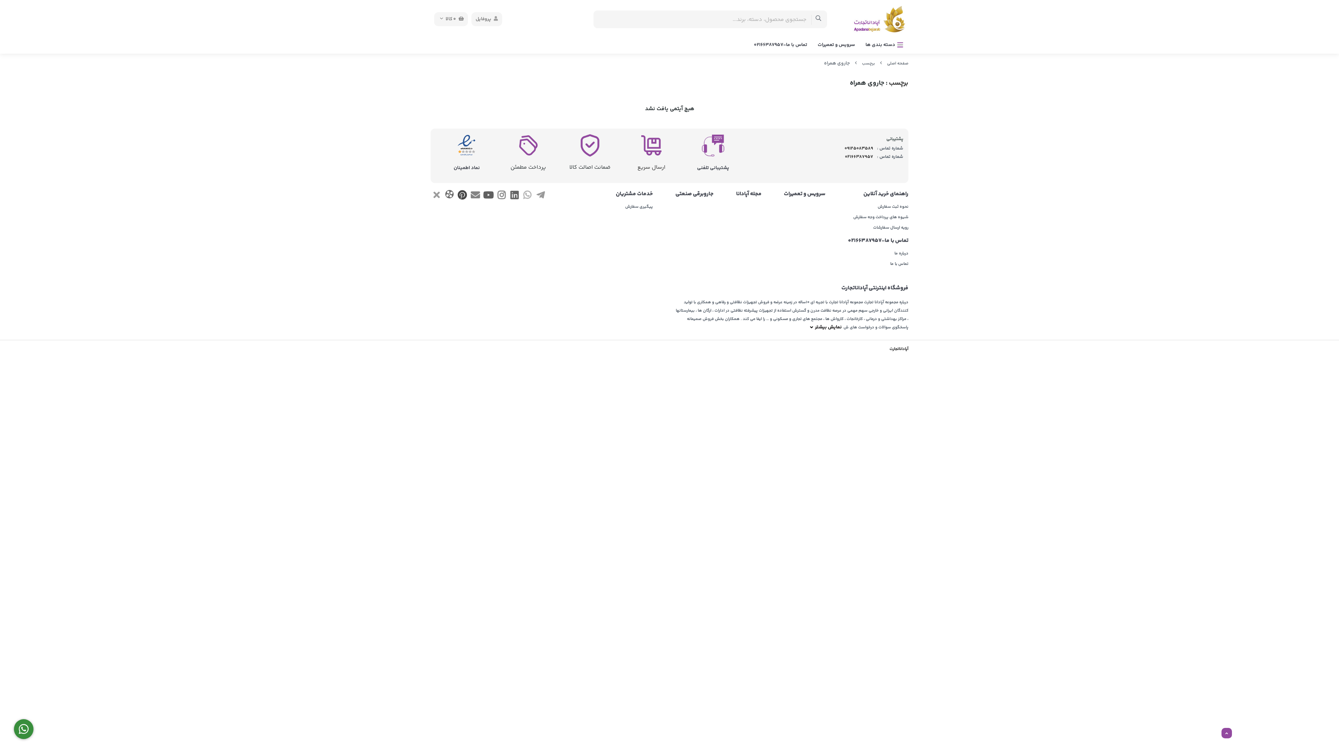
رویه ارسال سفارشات (890, 228)
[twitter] (436, 196)
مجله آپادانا (749, 194)
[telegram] (540, 196)
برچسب (868, 63)
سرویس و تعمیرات (836, 45)
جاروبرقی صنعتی (694, 194)
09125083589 (859, 148)
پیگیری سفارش (639, 207)
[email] (475, 196)
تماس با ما (899, 264)
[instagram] (501, 196)
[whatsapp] (527, 196)
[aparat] (449, 195)
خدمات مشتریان (634, 194)
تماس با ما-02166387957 (780, 45)
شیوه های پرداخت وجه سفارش (880, 217)
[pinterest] (462, 196)
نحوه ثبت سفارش (893, 207)
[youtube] (488, 196)
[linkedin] (514, 196)
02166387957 (859, 156)
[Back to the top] (1226, 733)
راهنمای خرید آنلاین (885, 194)
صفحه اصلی (897, 63)
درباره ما (901, 254)
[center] (818, 19)
